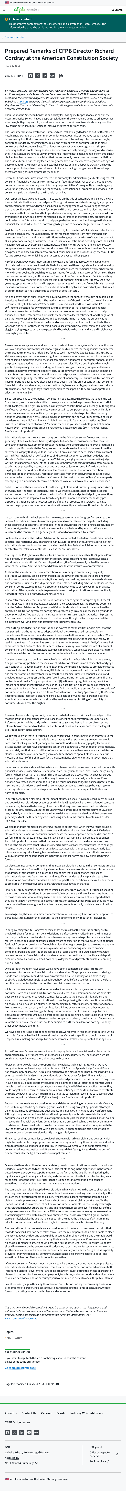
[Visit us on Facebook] (7, 1432)
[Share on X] (37, 75)
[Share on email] (52, 75)
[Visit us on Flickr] (36, 1432)
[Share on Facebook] (30, 75)
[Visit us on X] (14, 1432)
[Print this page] (61, 76)
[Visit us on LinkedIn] (21, 1432)
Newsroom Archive (14, 37)
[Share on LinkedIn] (44, 75)
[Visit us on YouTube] (29, 1432)
